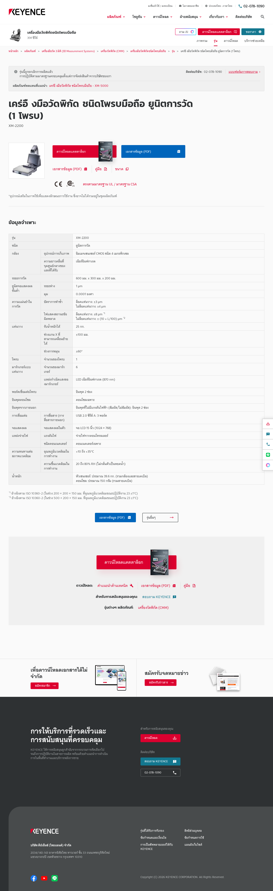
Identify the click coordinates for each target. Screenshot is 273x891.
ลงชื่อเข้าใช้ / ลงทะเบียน (160, 6)
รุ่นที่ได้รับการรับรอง (152, 831)
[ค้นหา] (262, 17)
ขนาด (119, 169)
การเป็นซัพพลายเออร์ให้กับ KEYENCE (156, 847)
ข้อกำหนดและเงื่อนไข (153, 838)
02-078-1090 (253, 6)
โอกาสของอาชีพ (191, 6)
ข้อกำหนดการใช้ (194, 838)
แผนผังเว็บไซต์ (193, 845)
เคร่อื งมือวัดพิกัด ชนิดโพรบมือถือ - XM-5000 (78, 85)
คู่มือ (98, 169)
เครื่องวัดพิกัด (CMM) (153, 607)
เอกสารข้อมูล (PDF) (67, 169)
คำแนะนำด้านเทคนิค (113, 585)
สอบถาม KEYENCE (156, 597)
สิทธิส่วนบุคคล (193, 831)
